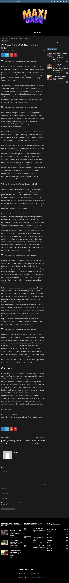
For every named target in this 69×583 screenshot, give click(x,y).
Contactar (37, 574)
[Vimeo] (63, 1)
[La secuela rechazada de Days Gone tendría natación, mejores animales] (49, 55)
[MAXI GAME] (34, 16)
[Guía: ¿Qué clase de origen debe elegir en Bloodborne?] (27, 538)
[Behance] (54, 1)
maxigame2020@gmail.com (35, 577)
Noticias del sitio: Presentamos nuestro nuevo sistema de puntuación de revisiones (35, 442)
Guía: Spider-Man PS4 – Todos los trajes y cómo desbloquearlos (39, 547)
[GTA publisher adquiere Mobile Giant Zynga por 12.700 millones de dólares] (49, 77)
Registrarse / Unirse (6, 1)
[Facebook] (57, 1)
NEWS (13, 1)
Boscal (5, 50)
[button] (51, 1)
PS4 (6, 38)
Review (6, 40)
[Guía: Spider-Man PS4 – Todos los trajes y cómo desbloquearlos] (27, 547)
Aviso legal (30, 574)
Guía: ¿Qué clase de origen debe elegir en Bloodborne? (38, 539)
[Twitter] (60, 1)
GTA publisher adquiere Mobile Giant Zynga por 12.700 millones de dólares (60, 78)
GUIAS (18, 1)
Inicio (2, 38)
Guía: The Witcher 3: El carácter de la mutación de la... (39, 530)
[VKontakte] (66, 1)
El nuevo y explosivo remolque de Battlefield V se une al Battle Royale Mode (11, 442)
